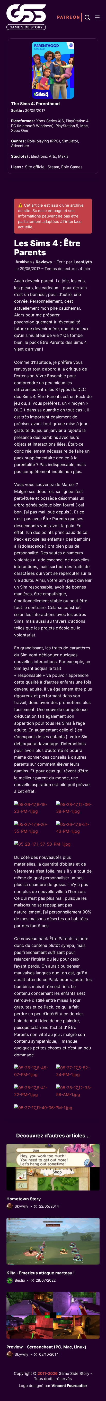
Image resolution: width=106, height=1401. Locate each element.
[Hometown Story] (53, 1167)
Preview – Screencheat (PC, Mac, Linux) (46, 1346)
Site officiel (35, 166)
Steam (53, 166)
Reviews (44, 261)
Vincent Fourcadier (69, 1385)
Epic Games (72, 166)
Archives (23, 261)
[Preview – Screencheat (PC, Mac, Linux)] (53, 1315)
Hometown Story (23, 1198)
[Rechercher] (87, 17)
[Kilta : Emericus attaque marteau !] (53, 1241)
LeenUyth (83, 261)
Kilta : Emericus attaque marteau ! (40, 1272)
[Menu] (97, 17)
